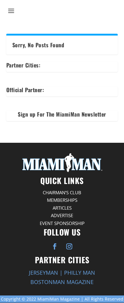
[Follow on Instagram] (69, 246)
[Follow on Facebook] (55, 246)
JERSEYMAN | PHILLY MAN (62, 272)
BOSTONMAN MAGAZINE (62, 282)
